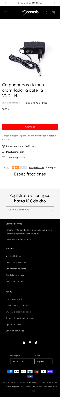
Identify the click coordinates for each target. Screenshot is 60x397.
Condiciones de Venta (16, 269)
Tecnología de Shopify (28, 382)
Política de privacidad (16, 262)
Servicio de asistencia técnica (20, 318)
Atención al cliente (14, 299)
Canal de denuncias (15, 331)
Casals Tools (15, 382)
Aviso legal (31, 391)
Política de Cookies (14, 281)
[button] (6, 13)
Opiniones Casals (14, 324)
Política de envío (50, 387)
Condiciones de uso (15, 275)
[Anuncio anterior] (5, 3)
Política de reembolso (48, 382)
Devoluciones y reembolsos (18, 305)
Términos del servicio (33, 387)
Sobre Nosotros (14, 223)
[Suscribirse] (51, 210)
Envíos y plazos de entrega (18, 312)
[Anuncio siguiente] (55, 3)
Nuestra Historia (13, 256)
